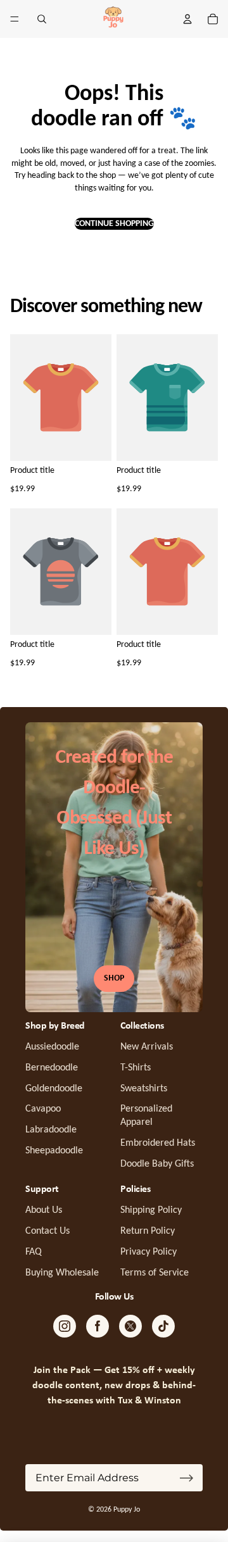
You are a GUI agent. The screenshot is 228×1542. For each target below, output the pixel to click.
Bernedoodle (51, 1068)
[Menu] (14, 19)
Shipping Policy (151, 1210)
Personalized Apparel (146, 1115)
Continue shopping (114, 224)
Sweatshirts (143, 1089)
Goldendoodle (53, 1089)
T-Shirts (135, 1068)
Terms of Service (154, 1273)
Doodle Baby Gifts (157, 1164)
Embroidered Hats (157, 1143)
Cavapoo (43, 1109)
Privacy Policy (148, 1252)
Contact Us (47, 1231)
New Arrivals (146, 1047)
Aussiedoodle (52, 1047)
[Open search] (42, 19)
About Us (43, 1210)
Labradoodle (51, 1130)
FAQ (33, 1252)
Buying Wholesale (62, 1273)
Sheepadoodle (54, 1151)
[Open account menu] (187, 19)
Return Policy (147, 1231)
